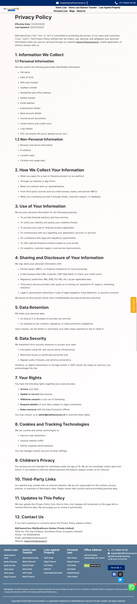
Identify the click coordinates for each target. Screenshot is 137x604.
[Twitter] (120, 579)
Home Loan (61, 7)
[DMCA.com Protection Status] (94, 565)
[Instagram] (120, 574)
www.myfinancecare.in (87, 42)
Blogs (72, 11)
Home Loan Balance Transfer (83, 7)
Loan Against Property (109, 7)
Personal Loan (61, 11)
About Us (81, 11)
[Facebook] (114, 574)
